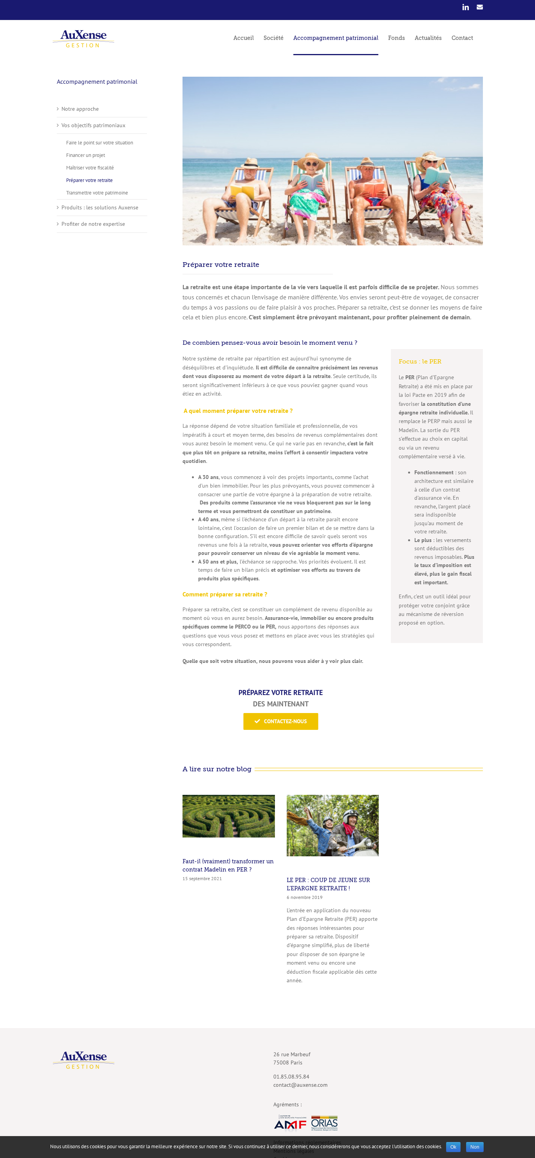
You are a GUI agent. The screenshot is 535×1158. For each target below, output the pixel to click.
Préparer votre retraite (89, 180)
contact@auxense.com (300, 1084)
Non (474, 1147)
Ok (453, 1147)
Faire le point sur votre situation (99, 142)
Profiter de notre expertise (93, 223)
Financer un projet (85, 155)
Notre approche (80, 108)
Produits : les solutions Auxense (99, 207)
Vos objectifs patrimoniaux (93, 125)
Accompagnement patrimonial (97, 81)
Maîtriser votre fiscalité (90, 167)
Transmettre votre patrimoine (97, 192)
